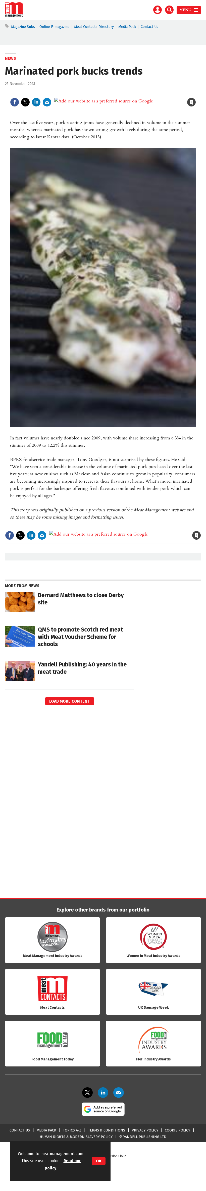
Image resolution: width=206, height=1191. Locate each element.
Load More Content (69, 701)
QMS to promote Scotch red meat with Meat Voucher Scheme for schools (80, 637)
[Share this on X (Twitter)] (25, 102)
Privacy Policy (145, 1130)
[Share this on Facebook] (14, 102)
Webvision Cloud (114, 1156)
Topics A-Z (72, 1130)
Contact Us (149, 27)
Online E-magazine (54, 27)
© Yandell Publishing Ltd (142, 1137)
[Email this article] (47, 102)
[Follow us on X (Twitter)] (87, 1092)
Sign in (133, 91)
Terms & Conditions (106, 1130)
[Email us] (118, 1092)
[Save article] (191, 102)
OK (98, 1161)
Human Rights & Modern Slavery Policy (76, 1137)
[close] (195, 91)
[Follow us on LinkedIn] (103, 1092)
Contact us (20, 1130)
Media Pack (127, 27)
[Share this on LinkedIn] (36, 102)
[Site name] (14, 16)
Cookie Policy (177, 1130)
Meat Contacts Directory (94, 27)
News (10, 58)
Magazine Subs (23, 27)
